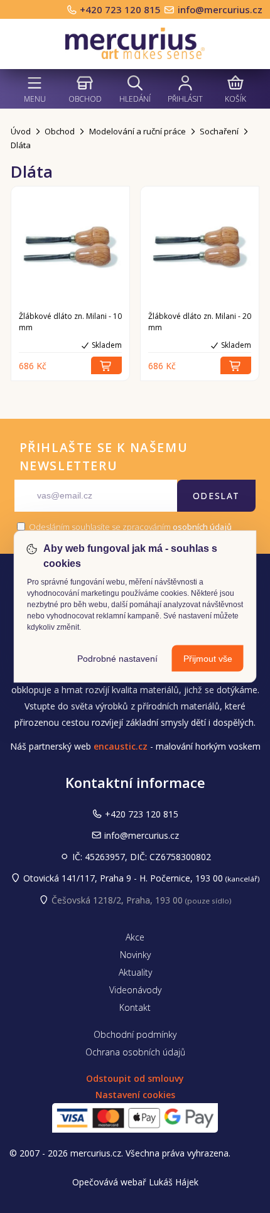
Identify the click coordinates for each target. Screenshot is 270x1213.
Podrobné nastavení (117, 659)
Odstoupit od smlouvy (135, 1078)
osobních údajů (202, 526)
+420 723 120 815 (121, 9)
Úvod (21, 131)
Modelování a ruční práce (137, 131)
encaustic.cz (121, 746)
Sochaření (219, 131)
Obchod (85, 99)
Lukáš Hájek (173, 1182)
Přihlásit (185, 99)
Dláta (21, 145)
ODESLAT (216, 496)
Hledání (135, 99)
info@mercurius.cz (220, 9)
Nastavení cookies (135, 1095)
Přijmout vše (207, 659)
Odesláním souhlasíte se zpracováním (129, 526)
